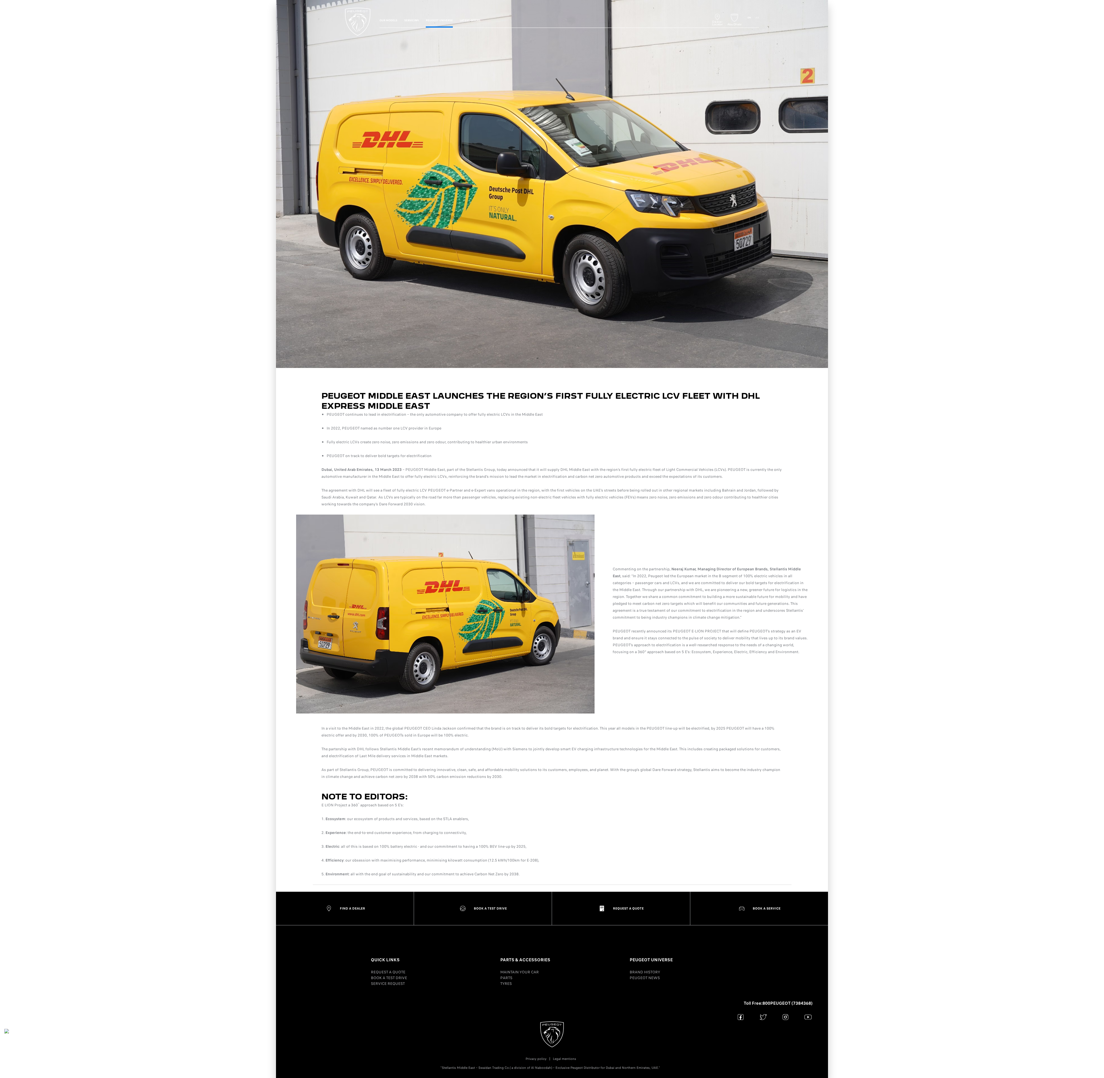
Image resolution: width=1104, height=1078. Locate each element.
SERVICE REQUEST (388, 983)
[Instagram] (785, 1016)
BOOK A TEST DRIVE (389, 978)
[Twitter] (763, 1016)
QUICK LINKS (385, 960)
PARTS (506, 978)
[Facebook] (740, 1016)
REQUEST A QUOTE (388, 972)
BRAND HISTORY (645, 972)
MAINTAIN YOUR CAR (519, 972)
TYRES (506, 983)
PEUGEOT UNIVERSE (651, 960)
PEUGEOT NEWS (645, 978)
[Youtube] (808, 1016)
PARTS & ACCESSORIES (525, 960)
